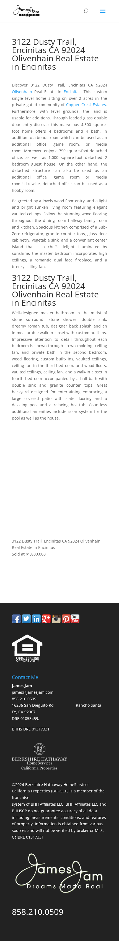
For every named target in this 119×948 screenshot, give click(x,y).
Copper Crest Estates (86, 104)
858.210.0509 (37, 580)
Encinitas (72, 91)
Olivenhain (22, 91)
